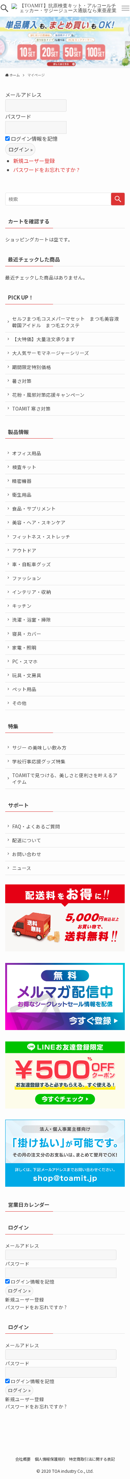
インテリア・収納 (31, 591)
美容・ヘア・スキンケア (39, 522)
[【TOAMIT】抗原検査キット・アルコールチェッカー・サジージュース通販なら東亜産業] (65, 8)
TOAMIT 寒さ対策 (31, 408)
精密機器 (22, 480)
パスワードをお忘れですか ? (46, 169)
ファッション (26, 578)
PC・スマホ (25, 661)
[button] (4, 8)
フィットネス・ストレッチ (41, 536)
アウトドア (24, 550)
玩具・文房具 (26, 675)
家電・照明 (24, 647)
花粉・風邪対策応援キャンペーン (48, 394)
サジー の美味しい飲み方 (39, 747)
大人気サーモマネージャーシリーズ (50, 352)
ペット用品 (24, 689)
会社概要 (23, 1459)
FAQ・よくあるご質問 (36, 826)
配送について (26, 840)
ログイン (18, 1227)
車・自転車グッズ (31, 564)
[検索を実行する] (118, 199)
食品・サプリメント (34, 508)
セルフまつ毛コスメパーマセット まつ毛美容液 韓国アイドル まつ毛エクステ (68, 322)
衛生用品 (22, 494)
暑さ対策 (22, 380)
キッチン (22, 605)
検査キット (24, 466)
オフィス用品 (26, 453)
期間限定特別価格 (31, 367)
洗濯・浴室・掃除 (31, 619)
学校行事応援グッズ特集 (39, 761)
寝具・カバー (26, 633)
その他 (19, 702)
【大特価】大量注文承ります (43, 339)
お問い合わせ (26, 854)
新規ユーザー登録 (34, 160)
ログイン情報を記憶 (34, 138)
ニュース (21, 867)
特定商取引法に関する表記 (92, 1459)
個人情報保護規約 (50, 1459)
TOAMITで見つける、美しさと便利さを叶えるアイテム (65, 778)
